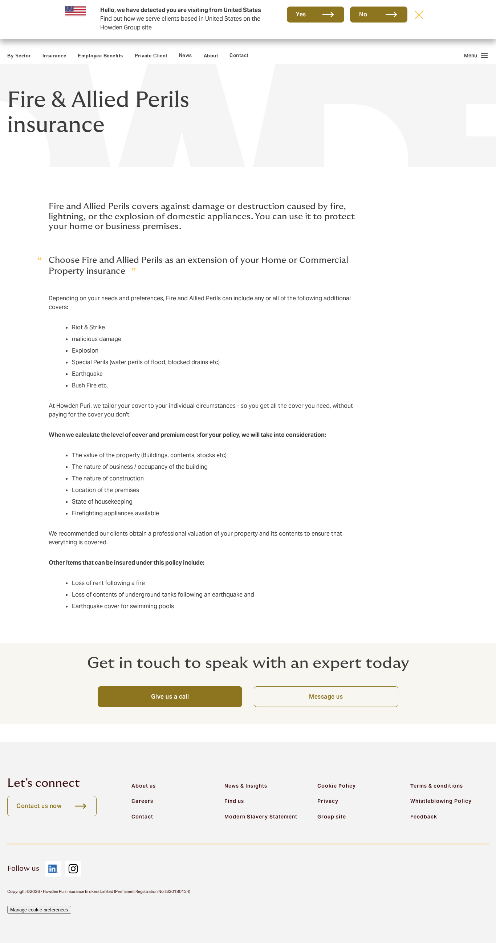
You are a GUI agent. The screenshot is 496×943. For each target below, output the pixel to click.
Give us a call (170, 696)
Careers (142, 801)
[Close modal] (419, 14)
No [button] (363, 14)
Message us (326, 696)
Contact (239, 55)
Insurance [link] (54, 55)
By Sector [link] (19, 55)
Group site (331, 816)
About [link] (211, 55)
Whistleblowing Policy (441, 801)
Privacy (327, 801)
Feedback (423, 816)
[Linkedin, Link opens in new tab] (53, 869)
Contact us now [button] (38, 806)
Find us (234, 801)
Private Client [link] (151, 55)
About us (143, 786)
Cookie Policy (336, 786)
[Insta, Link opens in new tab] (73, 869)
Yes (301, 14)
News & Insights (245, 786)
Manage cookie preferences (39, 909)
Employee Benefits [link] (100, 55)
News (185, 55)
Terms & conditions (436, 786)
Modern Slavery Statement (260, 816)
